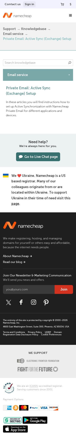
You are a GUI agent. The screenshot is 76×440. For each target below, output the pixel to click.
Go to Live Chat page (41, 157)
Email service (13, 34)
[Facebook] (21, 302)
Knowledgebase (33, 29)
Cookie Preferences (51, 334)
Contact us (13, 4)
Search (69, 62)
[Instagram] (33, 302)
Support (9, 29)
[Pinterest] (46, 302)
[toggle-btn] (69, 74)
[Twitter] (8, 302)
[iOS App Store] (15, 429)
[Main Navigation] (70, 15)
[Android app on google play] (35, 420)
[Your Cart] (62, 4)
